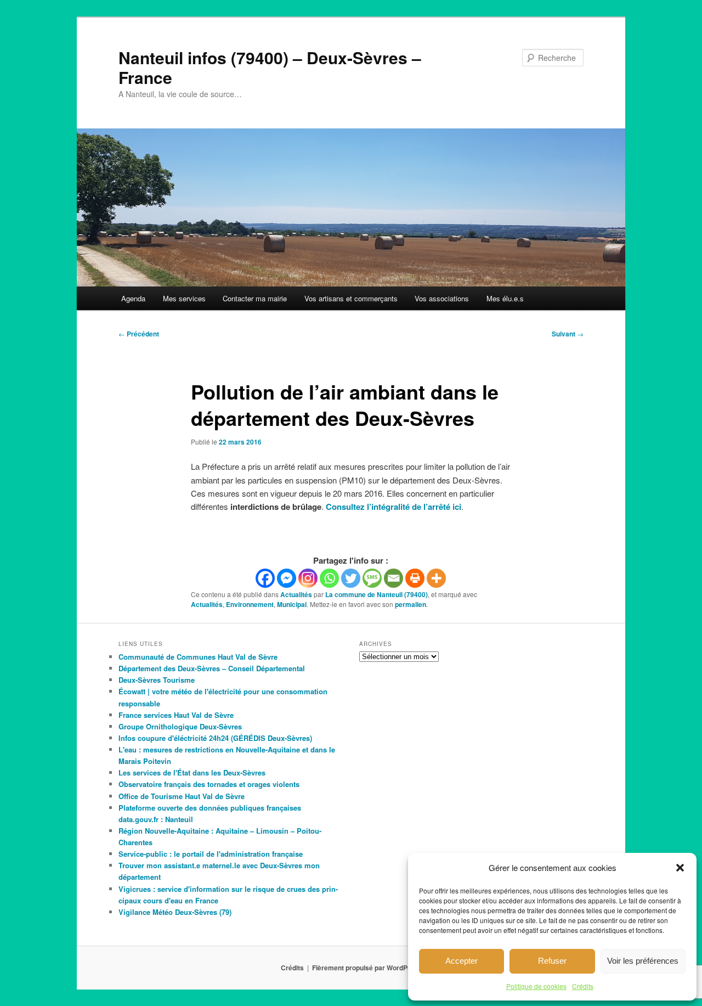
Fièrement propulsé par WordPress (367, 968)
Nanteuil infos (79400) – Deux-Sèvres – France (269, 67)
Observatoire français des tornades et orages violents (208, 784)
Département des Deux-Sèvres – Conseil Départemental (211, 668)
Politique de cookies (536, 986)
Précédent (138, 334)
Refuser (552, 960)
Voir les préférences (642, 960)
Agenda (133, 298)
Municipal (292, 604)
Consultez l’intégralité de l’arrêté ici (393, 507)
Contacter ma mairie (255, 298)
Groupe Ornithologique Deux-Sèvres (180, 726)
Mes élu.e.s (505, 298)
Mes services (184, 298)
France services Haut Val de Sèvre (176, 715)
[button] (680, 867)
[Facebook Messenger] (286, 578)
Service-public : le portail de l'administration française (210, 853)
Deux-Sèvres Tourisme (156, 680)
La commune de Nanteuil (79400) (376, 594)
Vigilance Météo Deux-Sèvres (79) (174, 912)
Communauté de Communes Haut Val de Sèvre (198, 656)
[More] (436, 578)
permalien (410, 604)
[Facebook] (265, 578)
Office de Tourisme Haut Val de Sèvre (181, 796)
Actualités (296, 594)
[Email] (393, 578)
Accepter (461, 960)
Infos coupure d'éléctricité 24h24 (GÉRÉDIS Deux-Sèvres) (215, 738)
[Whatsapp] (329, 578)
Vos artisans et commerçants (351, 298)
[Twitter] (350, 578)
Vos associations (442, 298)
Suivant (568, 334)
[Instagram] (308, 578)
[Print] (414, 578)
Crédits (582, 986)
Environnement (250, 604)
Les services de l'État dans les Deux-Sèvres (191, 772)
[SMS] (372, 578)
